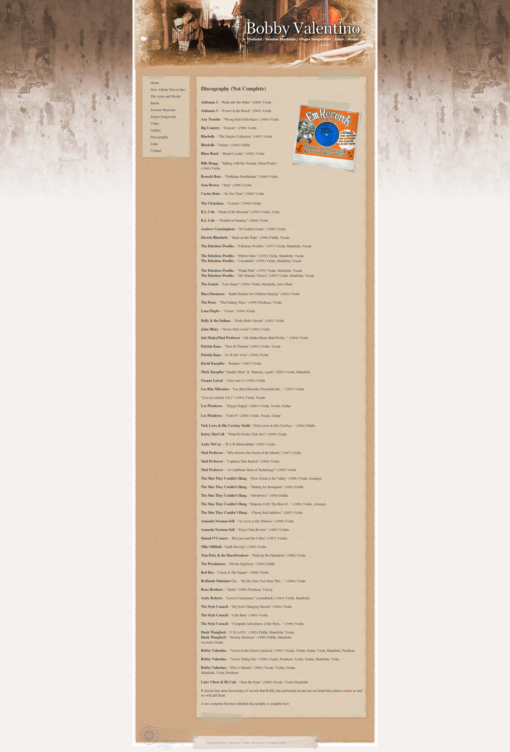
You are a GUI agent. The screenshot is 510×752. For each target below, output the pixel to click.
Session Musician (163, 109)
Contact (156, 150)
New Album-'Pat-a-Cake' (168, 89)
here (286, 703)
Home (155, 82)
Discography (160, 136)
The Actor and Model (166, 96)
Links (154, 143)
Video (155, 123)
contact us (349, 690)
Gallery (156, 130)
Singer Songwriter (163, 116)
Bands (155, 103)
